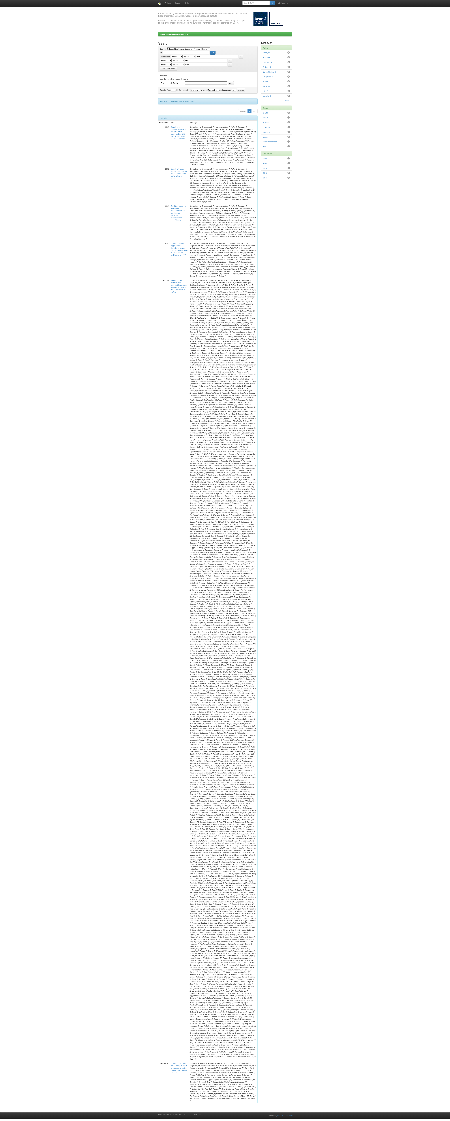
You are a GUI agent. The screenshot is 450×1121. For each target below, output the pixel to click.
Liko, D (265, 91)
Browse (178, 3)
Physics (266, 122)
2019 (265, 168)
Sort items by (184, 90)
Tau (264, 146)
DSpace (280, 1115)
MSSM (265, 117)
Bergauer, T (267, 57)
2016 (265, 173)
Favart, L (266, 81)
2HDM (265, 113)
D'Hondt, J (267, 67)
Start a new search (169, 68)
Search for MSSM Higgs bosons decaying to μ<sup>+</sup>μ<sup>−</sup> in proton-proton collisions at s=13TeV (179, 249)
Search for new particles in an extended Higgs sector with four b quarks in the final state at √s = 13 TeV (179, 286)
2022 (265, 163)
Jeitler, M (266, 86)
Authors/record (225, 90)
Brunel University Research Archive (174, 34)
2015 (265, 178)
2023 (265, 158)
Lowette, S (267, 96)
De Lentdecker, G (269, 72)
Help (187, 3)
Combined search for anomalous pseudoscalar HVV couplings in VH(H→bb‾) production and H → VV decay (178, 213)
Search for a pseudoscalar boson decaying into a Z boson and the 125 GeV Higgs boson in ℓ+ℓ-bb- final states (178, 133)
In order (204, 90)
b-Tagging (266, 127)
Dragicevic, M (268, 77)
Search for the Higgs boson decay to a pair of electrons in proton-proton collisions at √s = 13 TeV (179, 1068)
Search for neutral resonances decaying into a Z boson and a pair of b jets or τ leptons (179, 173)
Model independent (270, 141)
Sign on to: (284, 3)
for (161, 52)
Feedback (289, 1115)
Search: (163, 49)
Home (168, 3)
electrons (266, 132)
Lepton (265, 137)
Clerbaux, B (267, 62)
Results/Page (165, 90)
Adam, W (266, 52)
